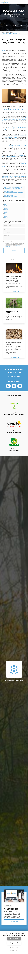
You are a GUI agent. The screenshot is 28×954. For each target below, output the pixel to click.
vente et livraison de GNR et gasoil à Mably (14, 156)
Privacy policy (14, 950)
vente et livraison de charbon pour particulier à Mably (14, 146)
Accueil (2, 32)
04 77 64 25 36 (14, 24)
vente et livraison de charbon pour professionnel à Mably (14, 165)
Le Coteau (6, 209)
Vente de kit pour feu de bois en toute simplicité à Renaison (13, 909)
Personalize (14, 947)
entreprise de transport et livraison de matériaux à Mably (14, 176)
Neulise (5, 213)
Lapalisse (6, 208)
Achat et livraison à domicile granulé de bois (13, 187)
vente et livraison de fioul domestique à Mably (14, 136)
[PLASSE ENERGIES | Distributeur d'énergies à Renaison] (4, 2)
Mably (11, 32)
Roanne (6, 217)
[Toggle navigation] (26, 2)
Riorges (5, 216)
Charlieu (6, 205)
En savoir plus (15, 291)
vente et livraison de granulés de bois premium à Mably (14, 109)
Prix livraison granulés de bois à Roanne (13, 277)
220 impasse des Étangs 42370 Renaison (14, 26)
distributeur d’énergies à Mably (14, 49)
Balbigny (6, 204)
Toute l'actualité (14, 922)
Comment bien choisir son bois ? (13, 343)
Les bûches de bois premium (12, 311)
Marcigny (6, 212)
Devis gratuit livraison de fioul (10, 196)
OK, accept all (14, 938)
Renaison (6, 215)
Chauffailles (6, 207)
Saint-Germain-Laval (8, 219)
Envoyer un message (14, 376)
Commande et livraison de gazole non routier (13, 192)
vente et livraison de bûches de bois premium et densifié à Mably (14, 128)
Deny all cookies (14, 943)
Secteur (7, 32)
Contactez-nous (18, 2)
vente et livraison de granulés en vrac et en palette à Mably (14, 119)
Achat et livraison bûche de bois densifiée (12, 188)
